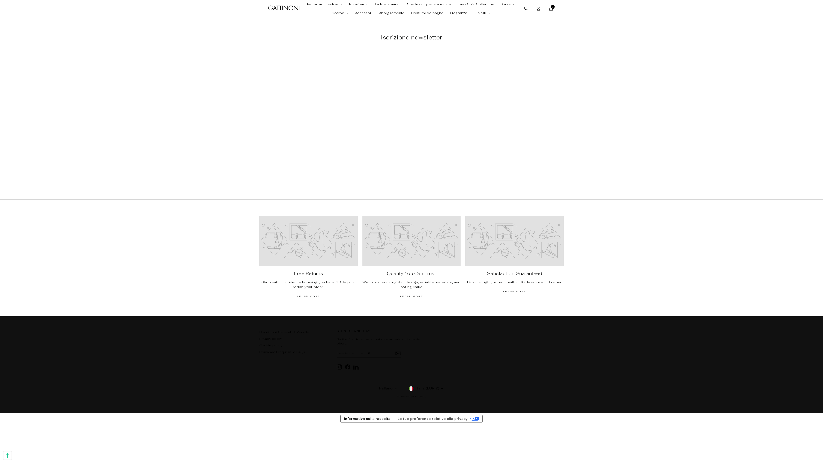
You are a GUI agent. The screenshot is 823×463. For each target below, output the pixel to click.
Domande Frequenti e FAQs (282, 352)
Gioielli (480, 13)
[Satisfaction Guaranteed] (514, 241)
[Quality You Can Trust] (411, 241)
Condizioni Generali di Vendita (284, 332)
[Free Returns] (308, 241)
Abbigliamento (392, 13)
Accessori (363, 13)
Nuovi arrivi (359, 4)
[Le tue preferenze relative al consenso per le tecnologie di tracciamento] (7, 455)
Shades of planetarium (427, 4)
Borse (506, 4)
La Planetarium (388, 4)
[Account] (539, 9)
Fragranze (458, 13)
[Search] (526, 9)
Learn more (308, 296)
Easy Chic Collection (476, 4)
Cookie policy (270, 345)
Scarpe (338, 13)
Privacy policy (270, 339)
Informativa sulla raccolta (367, 418)
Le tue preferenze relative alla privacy (433, 418)
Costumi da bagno (427, 13)
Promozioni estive (323, 4)
